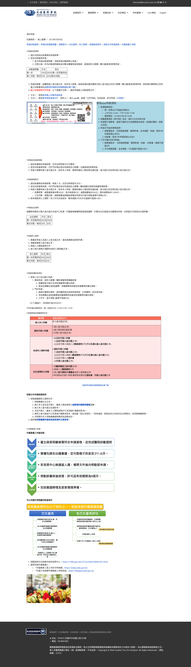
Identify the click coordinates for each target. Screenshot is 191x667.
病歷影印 (63, 44)
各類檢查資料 (95, 44)
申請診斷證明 (32, 44)
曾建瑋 (59, 653)
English (163, 13)
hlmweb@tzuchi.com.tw (145, 2)
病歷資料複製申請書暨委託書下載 (60, 87)
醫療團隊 (92, 13)
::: (28, 2)
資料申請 (30, 34)
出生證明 (73, 44)
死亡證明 (83, 44)
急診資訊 (54, 2)
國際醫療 (64, 2)
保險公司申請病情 (111, 44)
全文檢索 (33, 2)
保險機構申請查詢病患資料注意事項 (52, 419)
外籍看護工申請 (129, 44)
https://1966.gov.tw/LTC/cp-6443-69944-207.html (85, 561)
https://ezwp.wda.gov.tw (75, 567)
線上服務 (42, 39)
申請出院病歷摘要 (49, 44)
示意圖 (120, 98)
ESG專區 (152, 13)
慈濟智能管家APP (50, 98)
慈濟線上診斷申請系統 (52, 95)
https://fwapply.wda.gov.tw (81, 570)
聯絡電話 (44, 2)
